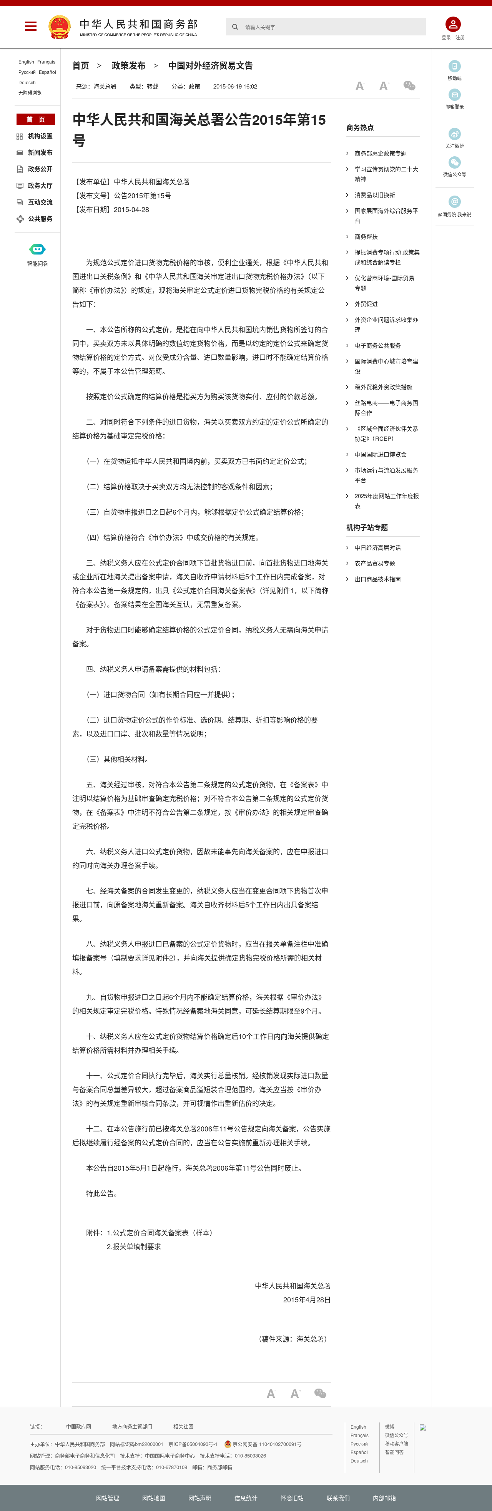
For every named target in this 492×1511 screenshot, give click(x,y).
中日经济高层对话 (378, 547)
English (26, 61)
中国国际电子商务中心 (170, 1455)
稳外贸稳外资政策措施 (383, 387)
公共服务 (40, 218)
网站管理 (107, 1498)
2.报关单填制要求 (134, 1246)
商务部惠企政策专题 (381, 153)
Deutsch (27, 82)
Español (47, 72)
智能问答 (37, 263)
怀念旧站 (292, 1498)
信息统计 (246, 1498)
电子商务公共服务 (378, 345)
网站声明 (199, 1498)
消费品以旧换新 (375, 195)
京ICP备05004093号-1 (193, 1443)
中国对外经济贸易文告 (210, 65)
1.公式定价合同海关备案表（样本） (161, 1232)
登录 (446, 37)
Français (46, 61)
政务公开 (40, 168)
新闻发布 (40, 152)
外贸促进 (366, 304)
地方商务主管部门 (132, 1426)
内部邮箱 (384, 1498)
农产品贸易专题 (375, 563)
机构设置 (40, 135)
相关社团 (183, 1426)
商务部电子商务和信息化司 (85, 1455)
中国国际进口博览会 (381, 454)
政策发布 (129, 65)
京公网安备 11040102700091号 (267, 1443)
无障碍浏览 (30, 92)
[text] (326, 26)
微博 (389, 1426)
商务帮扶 (366, 236)
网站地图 (153, 1498)
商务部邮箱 (219, 1467)
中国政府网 (78, 1426)
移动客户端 (396, 1443)
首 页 (36, 119)
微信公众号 (396, 1435)
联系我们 (338, 1498)
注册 (460, 37)
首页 (80, 65)
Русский (27, 72)
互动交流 (40, 201)
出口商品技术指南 (378, 579)
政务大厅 (40, 185)
